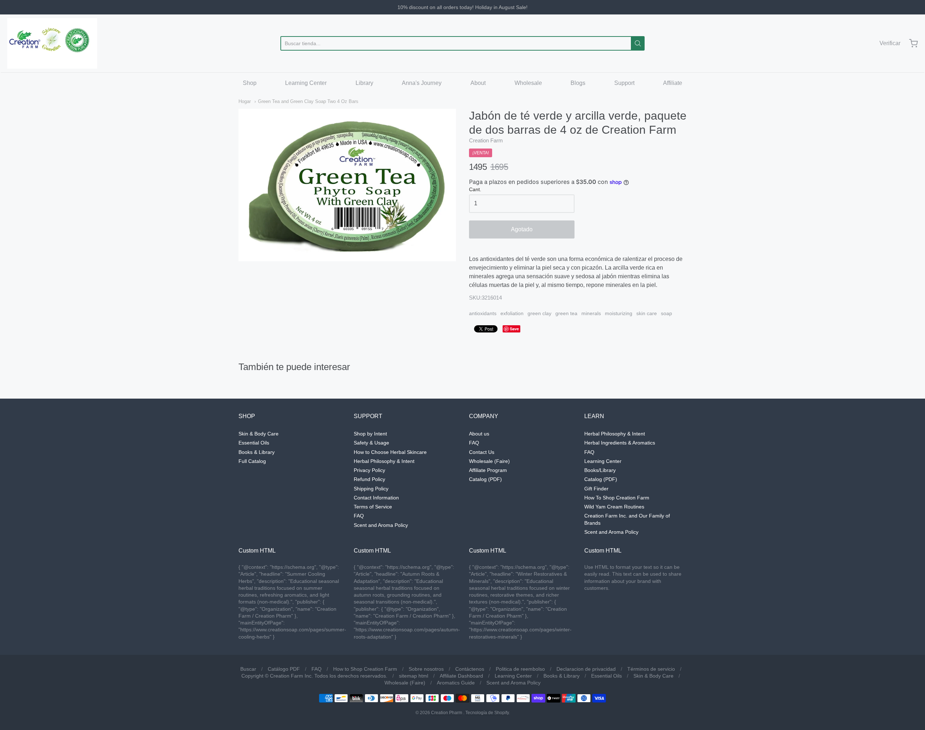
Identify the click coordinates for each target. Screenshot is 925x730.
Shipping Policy (371, 488)
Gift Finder (596, 488)
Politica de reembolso (520, 669)
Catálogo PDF (284, 669)
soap (666, 313)
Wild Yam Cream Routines (614, 507)
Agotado (522, 229)
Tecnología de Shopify (487, 712)
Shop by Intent (370, 434)
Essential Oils (253, 443)
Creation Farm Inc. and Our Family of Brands (627, 519)
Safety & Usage (371, 443)
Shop (250, 83)
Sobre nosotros (426, 669)
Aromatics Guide (456, 683)
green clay (539, 313)
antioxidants (482, 313)
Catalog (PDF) (485, 479)
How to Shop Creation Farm (365, 669)
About (478, 83)
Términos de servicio (651, 669)
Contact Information (376, 498)
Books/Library (600, 470)
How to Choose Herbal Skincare (390, 452)
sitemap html (413, 676)
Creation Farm (486, 140)
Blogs (578, 83)
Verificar (889, 43)
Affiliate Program (488, 470)
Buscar (248, 669)
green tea (566, 313)
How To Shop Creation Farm (616, 498)
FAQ (359, 516)
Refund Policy (369, 479)
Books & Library (256, 452)
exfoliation (512, 313)
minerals (591, 313)
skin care (646, 313)
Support (624, 83)
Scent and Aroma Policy (381, 525)
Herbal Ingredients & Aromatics (619, 443)
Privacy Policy (369, 470)
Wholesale (528, 83)
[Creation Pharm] (52, 43)
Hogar (244, 101)
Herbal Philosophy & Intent (384, 461)
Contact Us (481, 452)
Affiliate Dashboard (461, 676)
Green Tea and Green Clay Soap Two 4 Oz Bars (308, 101)
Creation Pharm (446, 712)
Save (514, 328)
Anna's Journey (422, 83)
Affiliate (672, 83)
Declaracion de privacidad (586, 669)
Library (364, 83)
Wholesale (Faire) (489, 461)
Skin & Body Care (258, 434)
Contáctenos (469, 669)
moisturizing (618, 313)
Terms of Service (373, 507)
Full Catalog (252, 461)
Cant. (475, 189)
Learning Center (306, 83)
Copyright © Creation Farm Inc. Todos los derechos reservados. (314, 676)
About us (479, 434)
